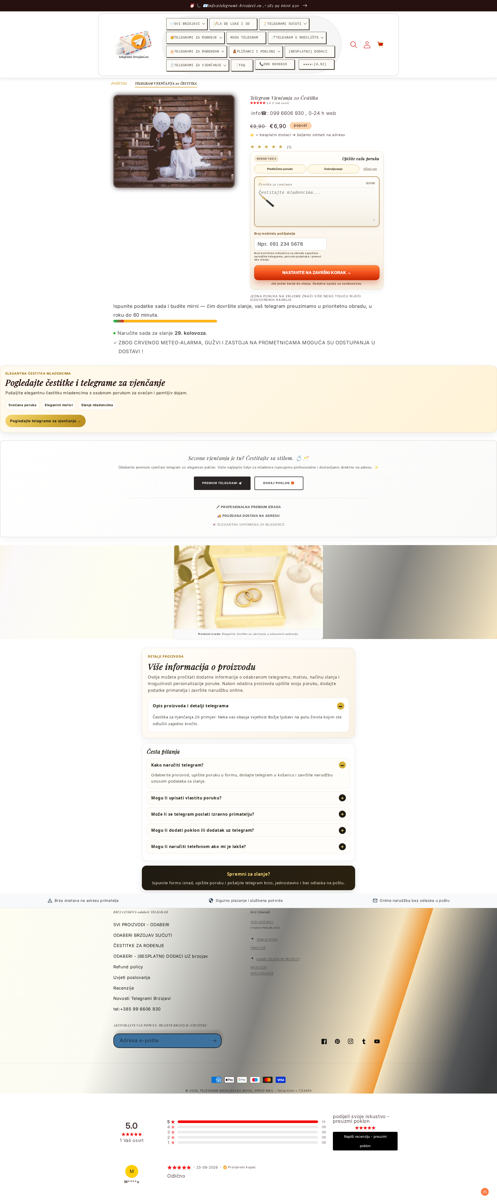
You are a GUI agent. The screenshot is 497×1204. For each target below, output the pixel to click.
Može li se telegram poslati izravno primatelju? (202, 814)
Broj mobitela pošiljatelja (274, 233)
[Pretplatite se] (214, 1041)
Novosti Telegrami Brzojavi (142, 998)
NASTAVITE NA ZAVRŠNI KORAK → (316, 272)
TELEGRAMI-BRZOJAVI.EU (221, 1090)
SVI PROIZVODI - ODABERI (141, 924)
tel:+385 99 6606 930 (137, 1009)
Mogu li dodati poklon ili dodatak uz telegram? (202, 830)
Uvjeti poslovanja (131, 977)
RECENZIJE (259, 967)
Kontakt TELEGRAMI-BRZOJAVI (278, 959)
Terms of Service (267, 939)
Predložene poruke (280, 168)
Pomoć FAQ (258, 947)
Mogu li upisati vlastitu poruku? (186, 798)
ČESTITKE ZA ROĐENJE (138, 945)
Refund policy (128, 966)
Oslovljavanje (333, 168)
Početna (119, 83)
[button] (186, 24)
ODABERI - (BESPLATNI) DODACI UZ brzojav (160, 956)
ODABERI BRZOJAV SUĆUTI (142, 935)
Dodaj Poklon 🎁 (279, 483)
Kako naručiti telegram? (177, 765)
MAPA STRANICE (262, 973)
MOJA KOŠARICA (262, 922)
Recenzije (123, 988)
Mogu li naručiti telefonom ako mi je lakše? (198, 846)
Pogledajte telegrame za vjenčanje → (45, 421)
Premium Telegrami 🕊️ (222, 483)
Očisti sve (370, 168)
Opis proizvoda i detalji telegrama (191, 706)
